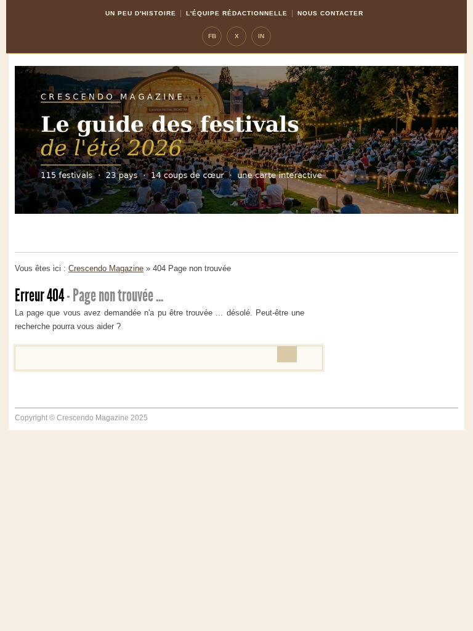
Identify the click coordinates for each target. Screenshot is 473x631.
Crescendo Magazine (106, 268)
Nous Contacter (330, 13)
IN (261, 36)
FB (212, 36)
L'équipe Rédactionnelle (237, 13)
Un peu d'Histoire (140, 13)
